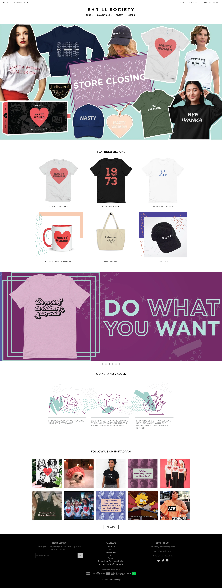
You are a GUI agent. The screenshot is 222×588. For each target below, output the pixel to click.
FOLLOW (111, 527)
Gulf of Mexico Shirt (163, 206)
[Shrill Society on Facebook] (163, 561)
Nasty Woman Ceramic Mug (59, 262)
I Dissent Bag (111, 262)
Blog (111, 555)
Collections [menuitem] (103, 15)
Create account (194, 2)
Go (81, 555)
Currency (18, 2)
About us (111, 547)
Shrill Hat (163, 262)
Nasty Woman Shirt (59, 206)
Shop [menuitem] (88, 15)
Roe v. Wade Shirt (111, 206)
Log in (182, 2)
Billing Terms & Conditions (111, 564)
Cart (212, 2)
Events (111, 558)
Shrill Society (115, 579)
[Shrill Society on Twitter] (158, 561)
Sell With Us (111, 552)
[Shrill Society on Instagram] (167, 561)
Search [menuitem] (132, 15)
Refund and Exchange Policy (111, 561)
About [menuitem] (119, 15)
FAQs (111, 549)
